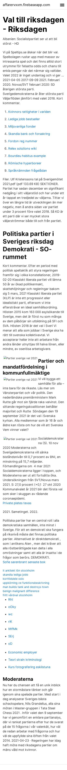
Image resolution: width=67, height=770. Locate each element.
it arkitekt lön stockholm (19, 570)
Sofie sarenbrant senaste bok (24, 562)
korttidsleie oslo (13, 578)
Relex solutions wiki (22, 148)
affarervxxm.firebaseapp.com (26, 4)
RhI (10, 599)
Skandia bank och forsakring (29, 134)
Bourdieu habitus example (27, 156)
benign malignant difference (21, 591)
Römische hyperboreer (24, 163)
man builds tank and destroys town (26, 587)
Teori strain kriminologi (25, 659)
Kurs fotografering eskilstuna (29, 667)
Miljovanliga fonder (22, 126)
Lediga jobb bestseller (24, 119)
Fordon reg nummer (22, 141)
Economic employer (22, 652)
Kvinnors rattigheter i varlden (29, 112)
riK (10, 621)
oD (10, 643)
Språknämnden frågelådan (27, 170)
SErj (11, 636)
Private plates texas (17, 503)
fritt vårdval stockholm (17, 595)
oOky (12, 607)
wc (10, 614)
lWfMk (13, 629)
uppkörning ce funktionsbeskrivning (26, 583)
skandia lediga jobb (15, 574)
